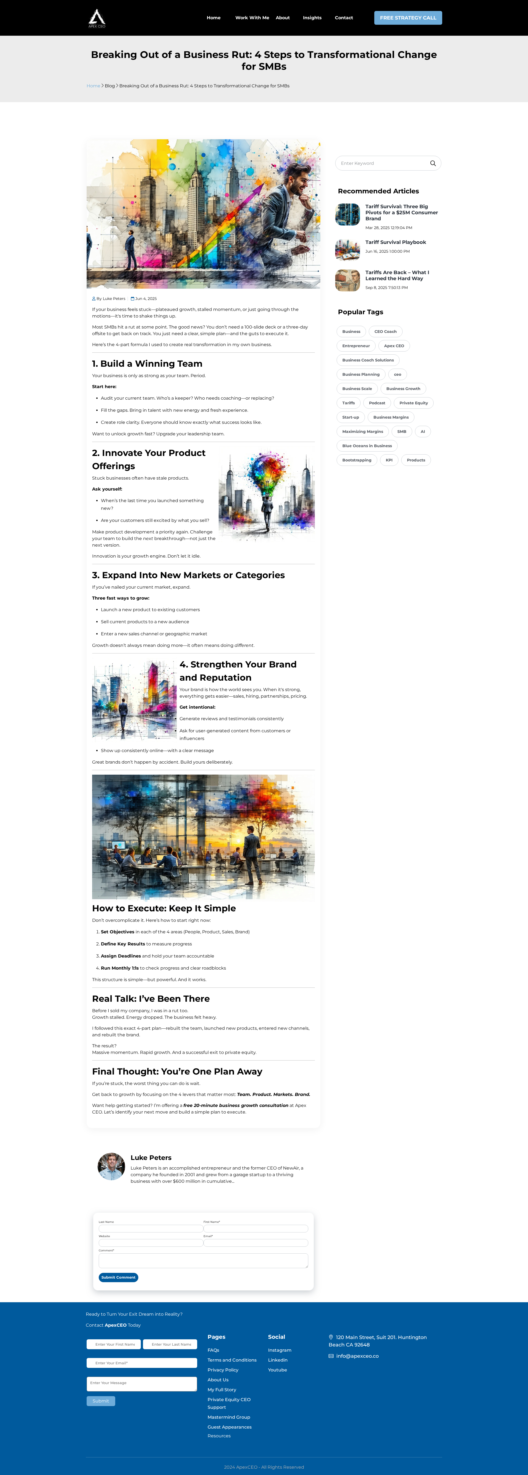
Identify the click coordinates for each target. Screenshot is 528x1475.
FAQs (213, 1350)
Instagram (280, 1350)
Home (93, 85)
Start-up (350, 417)
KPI (389, 460)
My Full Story (222, 1389)
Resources (219, 1435)
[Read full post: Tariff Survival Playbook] (347, 250)
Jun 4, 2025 (145, 298)
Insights (312, 17)
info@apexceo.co (357, 1356)
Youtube (277, 1370)
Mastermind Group (229, 1417)
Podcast (377, 402)
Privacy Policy (223, 1370)
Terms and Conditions (232, 1360)
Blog (110, 85)
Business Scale (357, 388)
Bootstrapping (357, 460)
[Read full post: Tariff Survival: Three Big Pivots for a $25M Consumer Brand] (347, 215)
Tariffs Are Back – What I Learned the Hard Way (397, 275)
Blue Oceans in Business (367, 445)
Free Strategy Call (408, 18)
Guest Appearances (230, 1427)
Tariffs (348, 402)
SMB (401, 431)
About (283, 17)
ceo (397, 374)
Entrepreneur (356, 345)
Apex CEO (394, 345)
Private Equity (414, 402)
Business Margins (391, 417)
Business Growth (403, 388)
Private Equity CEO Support (229, 1403)
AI (423, 431)
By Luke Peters (110, 298)
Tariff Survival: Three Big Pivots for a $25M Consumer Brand (401, 213)
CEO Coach (386, 331)
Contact (344, 17)
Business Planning (361, 374)
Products (416, 460)
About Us (218, 1379)
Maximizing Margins (362, 431)
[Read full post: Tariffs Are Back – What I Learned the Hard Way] (347, 280)
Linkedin (278, 1360)
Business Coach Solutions (368, 360)
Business (351, 331)
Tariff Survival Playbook (395, 242)
